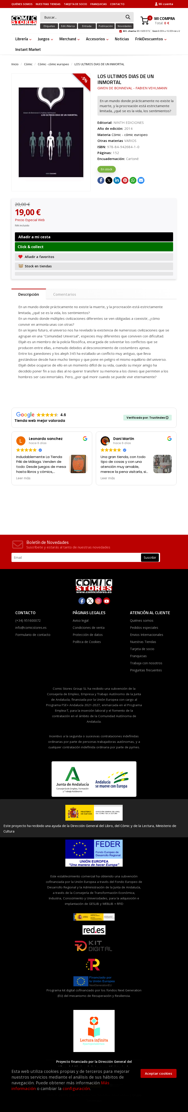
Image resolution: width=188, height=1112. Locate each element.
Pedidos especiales (144, 627)
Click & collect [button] (31, 246)
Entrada (86, 26)
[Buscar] (128, 17)
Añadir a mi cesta (34, 236)
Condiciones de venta (89, 627)
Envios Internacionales (146, 634)
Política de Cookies (87, 642)
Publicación (106, 26)
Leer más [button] (23, 478)
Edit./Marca (68, 26)
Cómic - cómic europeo (53, 64)
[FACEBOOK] (81, 600)
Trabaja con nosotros (146, 663)
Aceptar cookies (158, 1073)
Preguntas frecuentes (146, 670)
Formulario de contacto (32, 634)
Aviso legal (80, 620)
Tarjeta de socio (75, 4)
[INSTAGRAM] (98, 600)
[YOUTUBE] (106, 600)
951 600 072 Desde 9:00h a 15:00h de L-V (151, 30)
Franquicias (98, 4)
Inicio (15, 64)
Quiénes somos (22, 4)
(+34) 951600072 (28, 620)
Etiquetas (49, 26)
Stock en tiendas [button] (38, 266)
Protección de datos (88, 634)
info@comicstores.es (31, 627)
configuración (76, 1088)
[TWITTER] (90, 600)
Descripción (28, 294)
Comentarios (64, 294)
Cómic (28, 64)
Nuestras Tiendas (48, 4)
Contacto (117, 4)
